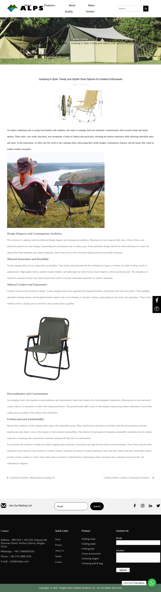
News (65, 43)
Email (59, 506)
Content (120, 550)
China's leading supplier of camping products (34, 43)
